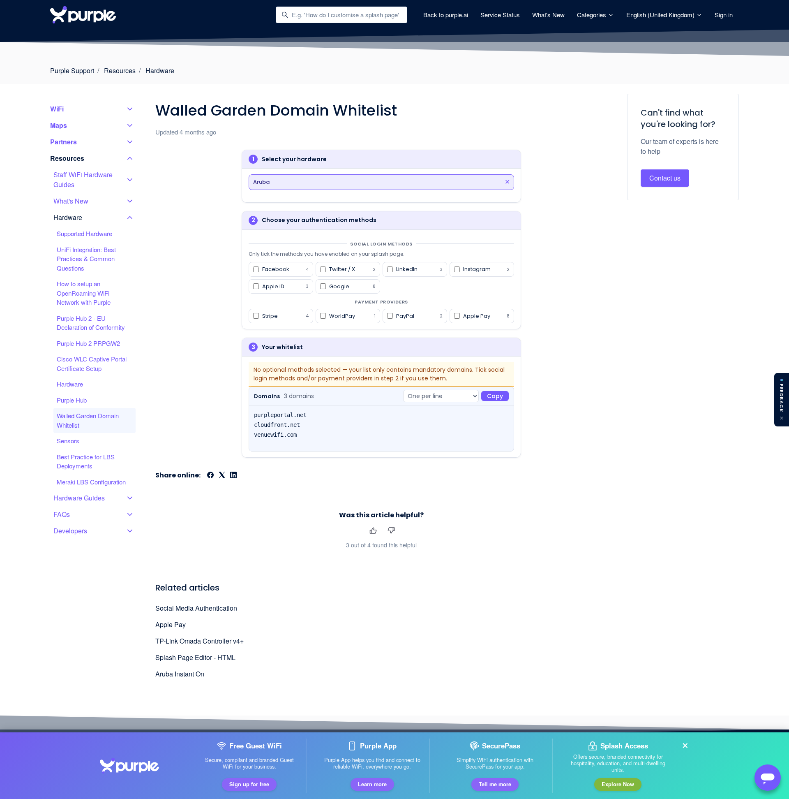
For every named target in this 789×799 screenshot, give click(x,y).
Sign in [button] (724, 14)
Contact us (665, 178)
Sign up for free (249, 784)
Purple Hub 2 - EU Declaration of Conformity (91, 323)
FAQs (61, 514)
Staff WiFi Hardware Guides (83, 179)
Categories (592, 14)
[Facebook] (210, 475)
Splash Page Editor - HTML (195, 657)
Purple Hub (72, 400)
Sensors (68, 440)
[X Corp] (222, 475)
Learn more (372, 784)
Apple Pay (170, 624)
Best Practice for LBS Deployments (86, 461)
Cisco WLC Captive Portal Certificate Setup (92, 363)
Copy (495, 396)
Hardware (159, 70)
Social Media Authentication (196, 608)
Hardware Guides (79, 498)
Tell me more (495, 784)
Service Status (500, 14)
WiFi (57, 108)
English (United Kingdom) (661, 14)
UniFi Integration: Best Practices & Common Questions (86, 258)
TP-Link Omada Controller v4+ (199, 641)
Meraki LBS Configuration (91, 481)
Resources (120, 70)
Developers (70, 530)
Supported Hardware (84, 233)
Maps (58, 125)
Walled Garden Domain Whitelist (88, 420)
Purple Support (72, 70)
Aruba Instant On (179, 674)
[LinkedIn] (233, 475)
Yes (372, 530)
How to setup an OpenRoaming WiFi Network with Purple (84, 292)
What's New (548, 14)
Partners (63, 141)
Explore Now (618, 784)
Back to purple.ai (445, 14)
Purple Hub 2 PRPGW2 (88, 343)
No (391, 530)
